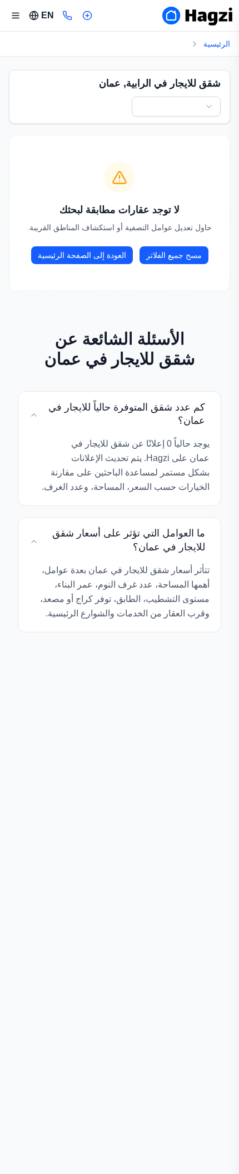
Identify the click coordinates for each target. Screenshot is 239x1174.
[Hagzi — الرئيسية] (197, 16)
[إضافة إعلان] (87, 15)
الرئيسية (216, 43)
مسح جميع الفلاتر (174, 255)
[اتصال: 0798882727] (67, 15)
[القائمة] (15, 15)
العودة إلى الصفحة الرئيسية (82, 255)
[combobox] (176, 107)
